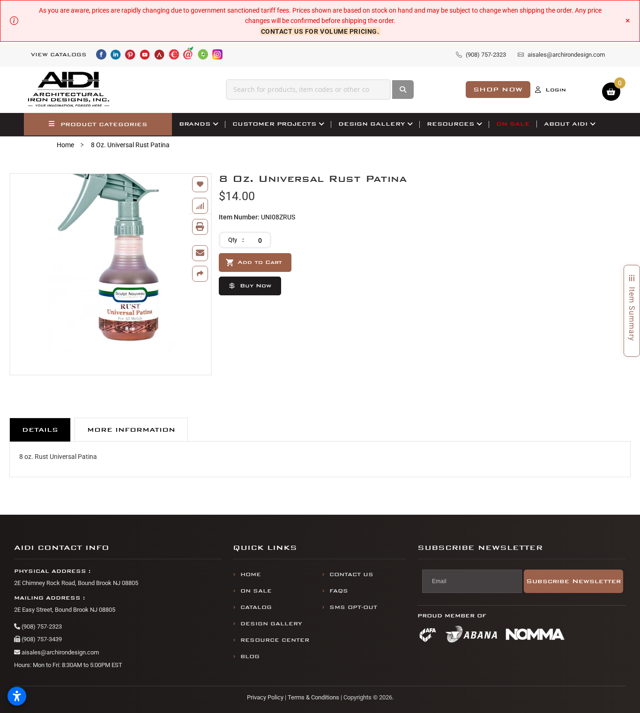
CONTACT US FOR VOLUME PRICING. (320, 31)
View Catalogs (59, 55)
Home (65, 145)
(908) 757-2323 (41, 626)
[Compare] (200, 206)
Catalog (256, 607)
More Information (131, 430)
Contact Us (351, 574)
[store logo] (69, 89)
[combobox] (308, 89)
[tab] (40, 430)
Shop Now (498, 89)
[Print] (200, 227)
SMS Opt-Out (353, 607)
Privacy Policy (265, 697)
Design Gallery (271, 624)
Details (40, 430)
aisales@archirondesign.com (59, 652)
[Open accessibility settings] (16, 696)
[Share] (200, 274)
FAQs (338, 591)
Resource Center (274, 640)
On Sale (256, 591)
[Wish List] (200, 184)
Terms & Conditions (313, 697)
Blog (250, 656)
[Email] (200, 253)
